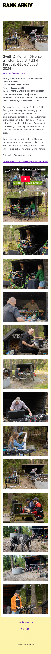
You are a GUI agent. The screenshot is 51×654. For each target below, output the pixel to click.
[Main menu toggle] (45, 5)
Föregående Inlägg (25, 622)
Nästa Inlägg (25, 629)
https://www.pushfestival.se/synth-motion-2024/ (25, 161)
